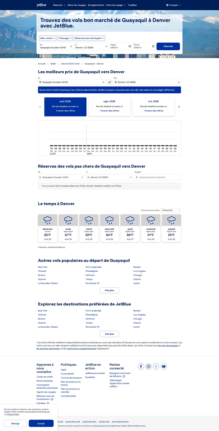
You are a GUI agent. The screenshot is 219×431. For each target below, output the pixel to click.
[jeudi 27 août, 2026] (68, 145)
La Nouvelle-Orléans (48, 283)
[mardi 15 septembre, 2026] (146, 145)
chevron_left (40, 107)
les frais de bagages (168, 345)
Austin (136, 283)
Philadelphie (92, 271)
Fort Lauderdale (93, 267)
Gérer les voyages (77, 5)
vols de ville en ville (72, 422)
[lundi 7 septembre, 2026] (113, 145)
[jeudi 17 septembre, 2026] (154, 145)
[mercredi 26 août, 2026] (64, 145)
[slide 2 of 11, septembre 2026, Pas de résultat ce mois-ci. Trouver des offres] (109, 106)
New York (42, 267)
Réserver (59, 5)
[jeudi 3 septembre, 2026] (96, 145)
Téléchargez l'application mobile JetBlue (119, 383)
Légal (63, 369)
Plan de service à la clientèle (70, 390)
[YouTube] (164, 366)
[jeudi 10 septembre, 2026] (125, 145)
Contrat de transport (71, 377)
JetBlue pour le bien (95, 373)
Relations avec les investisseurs (45, 398)
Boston (41, 275)
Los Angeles (139, 271)
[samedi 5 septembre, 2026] (105, 145)
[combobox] (55, 47)
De (41, 45)
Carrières (42, 403)
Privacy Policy (13, 414)
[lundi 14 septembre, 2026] (142, 145)
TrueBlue (132, 5)
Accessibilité (67, 373)
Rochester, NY (93, 283)
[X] (156, 366)
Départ (113, 45)
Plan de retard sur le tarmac (70, 383)
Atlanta (137, 279)
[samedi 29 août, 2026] (76, 145)
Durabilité (90, 377)
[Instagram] (148, 366)
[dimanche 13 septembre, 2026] (138, 145)
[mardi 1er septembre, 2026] (88, 145)
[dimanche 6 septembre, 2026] (109, 145)
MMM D (114, 47)
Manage (15, 423)
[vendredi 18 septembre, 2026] (158, 145)
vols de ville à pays (89, 422)
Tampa (89, 279)
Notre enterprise (44, 381)
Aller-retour (46, 38)
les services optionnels (47, 348)
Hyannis (42, 279)
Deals (53, 63)
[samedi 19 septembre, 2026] (162, 145)
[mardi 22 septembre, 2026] (175, 145)
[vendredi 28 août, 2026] (72, 145)
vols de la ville (104, 422)
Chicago (137, 275)
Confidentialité (68, 396)
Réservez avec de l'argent (88, 38)
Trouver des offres (65, 110)
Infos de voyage (116, 5)
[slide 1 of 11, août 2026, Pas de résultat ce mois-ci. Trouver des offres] (65, 106)
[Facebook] (141, 366)
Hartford (90, 275)
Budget (138, 172)
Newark (137, 267)
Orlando (42, 271)
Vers (115, 78)
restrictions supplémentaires (81, 348)
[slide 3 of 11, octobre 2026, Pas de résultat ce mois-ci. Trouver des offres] (154, 106)
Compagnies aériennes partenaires (47, 386)
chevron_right (179, 107)
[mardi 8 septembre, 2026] (117, 145)
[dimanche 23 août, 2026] (51, 145)
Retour (137, 45)
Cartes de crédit (44, 376)
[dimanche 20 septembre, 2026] (167, 145)
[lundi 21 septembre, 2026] (171, 145)
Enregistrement (96, 5)
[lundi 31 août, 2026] (84, 145)
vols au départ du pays (120, 422)
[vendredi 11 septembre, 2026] (129, 145)
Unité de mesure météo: (150, 210)
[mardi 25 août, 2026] (59, 145)
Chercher (168, 46)
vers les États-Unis (70, 63)
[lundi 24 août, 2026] (55, 145)
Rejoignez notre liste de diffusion (120, 375)
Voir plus (109, 290)
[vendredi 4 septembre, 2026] (101, 145)
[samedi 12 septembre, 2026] (134, 145)
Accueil (41, 63)
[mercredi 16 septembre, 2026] (150, 145)
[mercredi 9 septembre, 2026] (121, 145)
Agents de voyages (46, 392)
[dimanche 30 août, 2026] (80, 145)
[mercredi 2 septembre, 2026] (92, 145)
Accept (41, 423)
